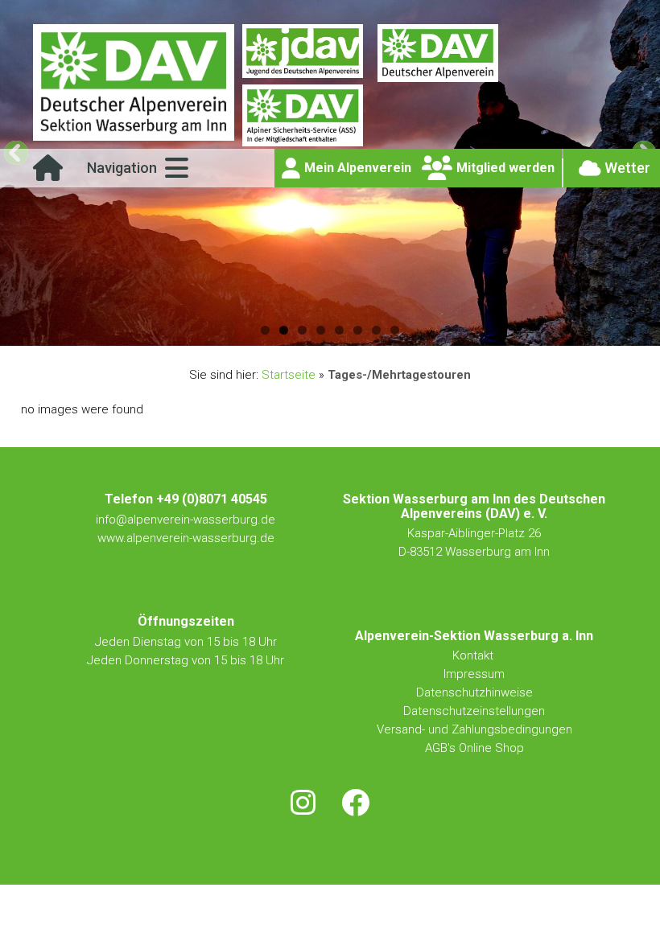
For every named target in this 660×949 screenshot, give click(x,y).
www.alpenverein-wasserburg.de (185, 538)
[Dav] (437, 54)
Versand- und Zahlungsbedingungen (474, 729)
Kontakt (474, 655)
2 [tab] (283, 330)
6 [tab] (357, 330)
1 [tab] (265, 330)
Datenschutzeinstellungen (474, 711)
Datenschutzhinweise (474, 692)
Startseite (289, 375)
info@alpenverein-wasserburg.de (185, 519)
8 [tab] (394, 330)
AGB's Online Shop (474, 748)
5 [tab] (339, 330)
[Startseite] (48, 173)
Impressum (474, 674)
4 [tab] (320, 330)
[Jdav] (302, 54)
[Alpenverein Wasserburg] (133, 136)
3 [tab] (302, 330)
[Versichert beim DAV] (302, 116)
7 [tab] (376, 330)
